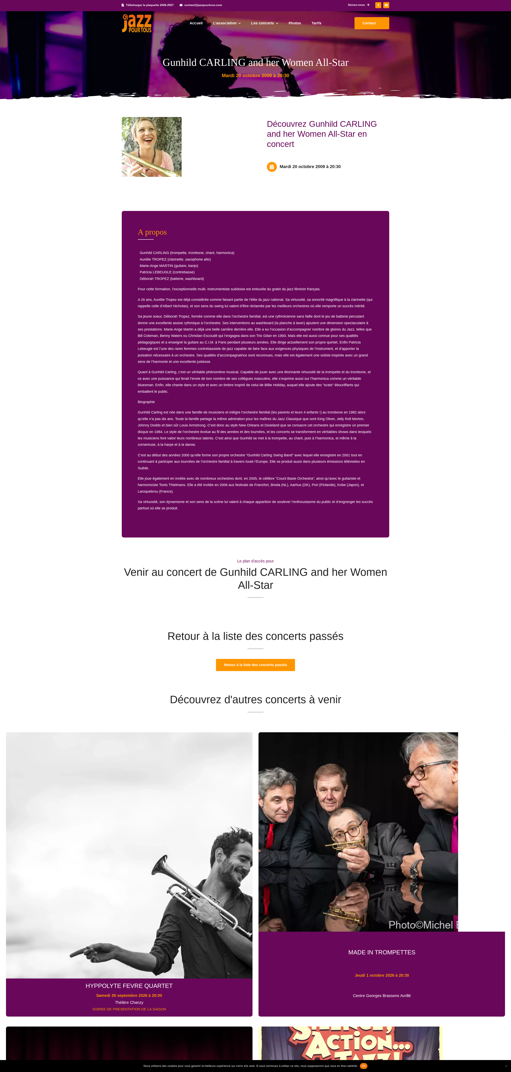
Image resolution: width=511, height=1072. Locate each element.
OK (364, 1065)
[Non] (506, 1066)
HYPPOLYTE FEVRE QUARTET (129, 985)
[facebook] (378, 5)
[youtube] (386, 5)
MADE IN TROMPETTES (381, 952)
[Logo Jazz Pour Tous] (137, 16)
